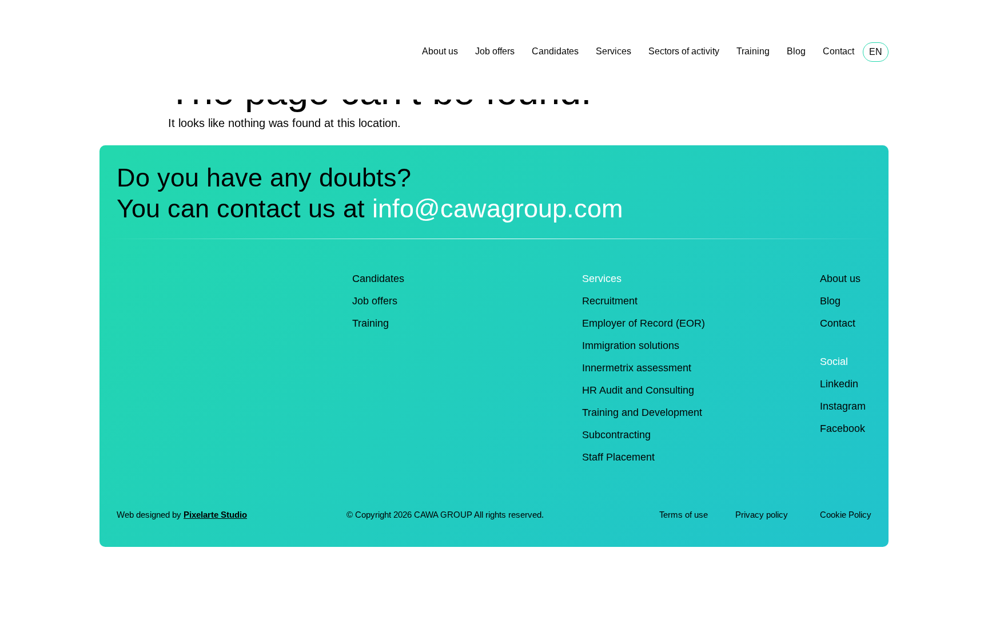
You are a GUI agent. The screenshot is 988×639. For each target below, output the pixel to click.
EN (875, 52)
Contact (838, 51)
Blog (796, 51)
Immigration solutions (630, 345)
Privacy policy (762, 514)
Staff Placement (618, 457)
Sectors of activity (683, 51)
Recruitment (610, 301)
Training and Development (642, 412)
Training (753, 51)
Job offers (495, 51)
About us (440, 51)
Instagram (843, 406)
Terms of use (683, 514)
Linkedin (839, 384)
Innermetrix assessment (636, 368)
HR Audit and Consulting (638, 390)
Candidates (555, 51)
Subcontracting (616, 434)
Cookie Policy (845, 514)
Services (613, 51)
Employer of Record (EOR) (643, 323)
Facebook (842, 428)
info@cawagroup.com (497, 208)
